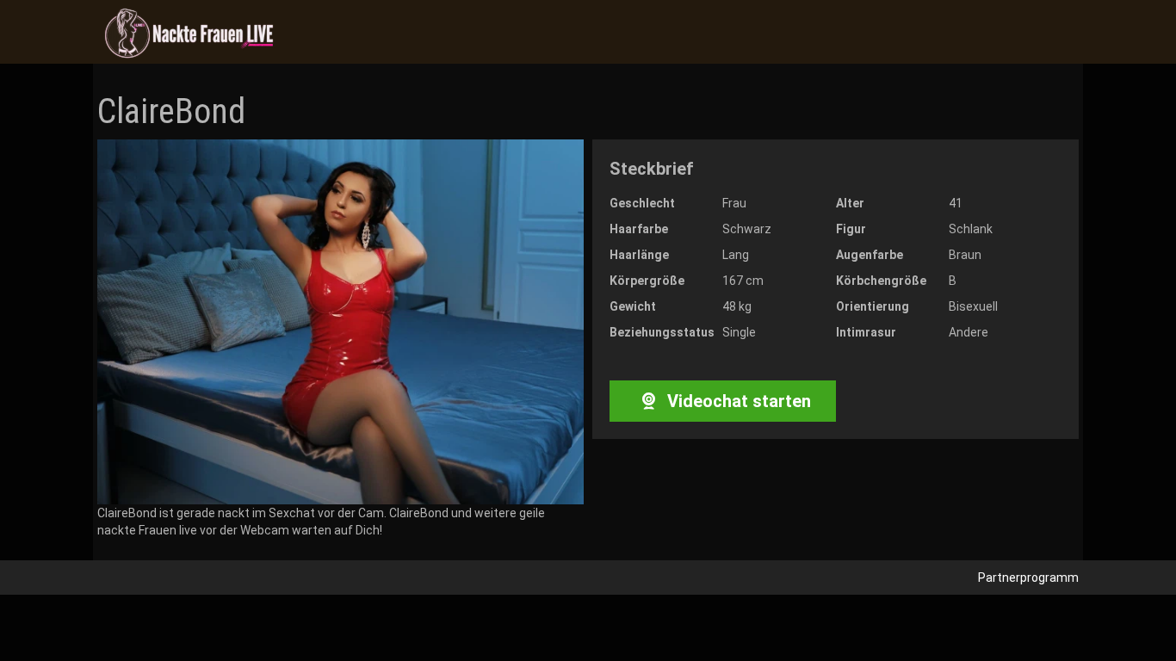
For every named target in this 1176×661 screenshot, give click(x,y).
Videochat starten (737, 401)
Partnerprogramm (1028, 577)
